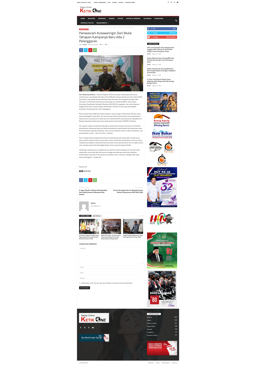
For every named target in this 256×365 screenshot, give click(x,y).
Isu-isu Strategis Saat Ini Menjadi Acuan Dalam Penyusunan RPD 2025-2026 (128, 191)
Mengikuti (173, 33)
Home (83, 18)
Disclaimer (151, 363)
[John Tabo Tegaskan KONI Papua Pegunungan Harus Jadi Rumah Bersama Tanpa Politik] (89, 226)
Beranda (81, 27)
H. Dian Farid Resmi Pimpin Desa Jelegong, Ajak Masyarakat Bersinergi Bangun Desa (160, 81)
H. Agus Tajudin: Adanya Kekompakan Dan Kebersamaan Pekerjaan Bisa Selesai (93, 192)
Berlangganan (171, 37)
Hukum (120, 18)
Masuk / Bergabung (100, 2)
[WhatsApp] (95, 50)
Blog (109, 2)
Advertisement (165, 363)
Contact (121, 2)
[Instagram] (171, 2)
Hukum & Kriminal (133, 18)
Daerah (112, 18)
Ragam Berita (101, 23)
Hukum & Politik (87, 23)
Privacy (158, 363)
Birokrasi (102, 18)
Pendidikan (158, 18)
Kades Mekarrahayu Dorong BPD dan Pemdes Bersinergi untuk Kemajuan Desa (160, 60)
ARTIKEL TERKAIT (85, 216)
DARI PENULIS (96, 216)
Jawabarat (87, 171)
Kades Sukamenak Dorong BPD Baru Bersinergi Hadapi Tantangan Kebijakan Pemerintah (161, 71)
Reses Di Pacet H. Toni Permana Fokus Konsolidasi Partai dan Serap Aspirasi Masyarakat (111, 237)
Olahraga (147, 18)
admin (85, 44)
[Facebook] (168, 2)
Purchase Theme (130, 2)
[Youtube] (177, 2)
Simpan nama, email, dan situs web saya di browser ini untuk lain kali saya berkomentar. (107, 283)
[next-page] (142, 216)
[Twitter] (174, 2)
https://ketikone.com (95, 206)
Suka (174, 28)
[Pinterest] (90, 50)
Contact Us (174, 363)
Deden (149, 54)
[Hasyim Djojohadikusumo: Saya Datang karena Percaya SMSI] (133, 226)
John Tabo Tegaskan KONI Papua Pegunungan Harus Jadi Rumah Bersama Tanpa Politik (89, 237)
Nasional (91, 18)
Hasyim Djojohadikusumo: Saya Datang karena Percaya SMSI (133, 236)
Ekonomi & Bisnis (152, 335)
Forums (114, 2)
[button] (176, 20)
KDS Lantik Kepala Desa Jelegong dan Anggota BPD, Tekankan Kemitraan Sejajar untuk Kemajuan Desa (160, 49)
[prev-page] (140, 216)
